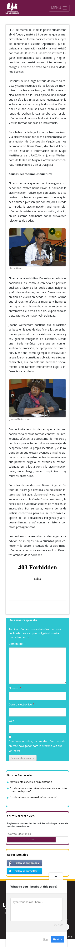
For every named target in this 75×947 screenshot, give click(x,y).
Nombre (15, 688)
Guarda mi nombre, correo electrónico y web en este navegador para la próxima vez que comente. (37, 745)
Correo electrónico (21, 704)
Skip (45, 939)
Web (11, 721)
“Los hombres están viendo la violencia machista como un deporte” (38, 789)
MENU (56, 7)
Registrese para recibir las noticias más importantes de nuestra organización (37, 825)
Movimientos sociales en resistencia (31, 781)
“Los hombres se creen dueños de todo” (33, 797)
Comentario (17, 644)
